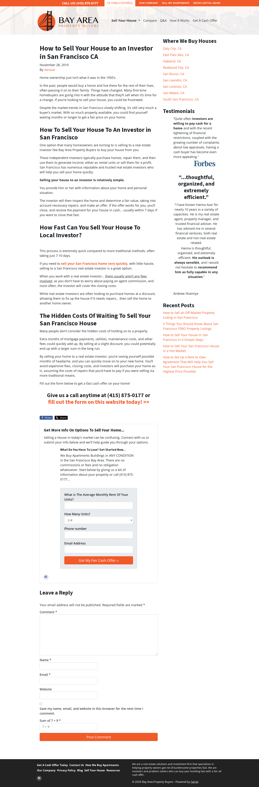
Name (45, 660)
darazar (49, 70)
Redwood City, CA (176, 67)
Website (46, 689)
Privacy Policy (66, 770)
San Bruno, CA (173, 74)
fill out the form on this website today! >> (98, 402)
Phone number (75, 528)
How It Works (180, 20)
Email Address (75, 543)
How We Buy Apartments (102, 765)
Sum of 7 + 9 (50, 720)
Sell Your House (94, 770)
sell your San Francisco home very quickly (94, 263)
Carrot (194, 781)
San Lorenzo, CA (175, 86)
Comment (48, 612)
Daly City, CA (172, 48)
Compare (150, 20)
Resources (113, 770)
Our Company (46, 770)
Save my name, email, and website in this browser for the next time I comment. (91, 710)
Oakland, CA (172, 61)
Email (45, 674)
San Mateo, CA (173, 93)
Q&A (163, 20)
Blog (80, 770)
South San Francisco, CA (181, 99)
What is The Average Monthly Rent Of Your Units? (96, 496)
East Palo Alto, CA (176, 55)
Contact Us (76, 765)
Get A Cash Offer (205, 20)
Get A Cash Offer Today (52, 765)
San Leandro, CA (175, 80)
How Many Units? (77, 514)
